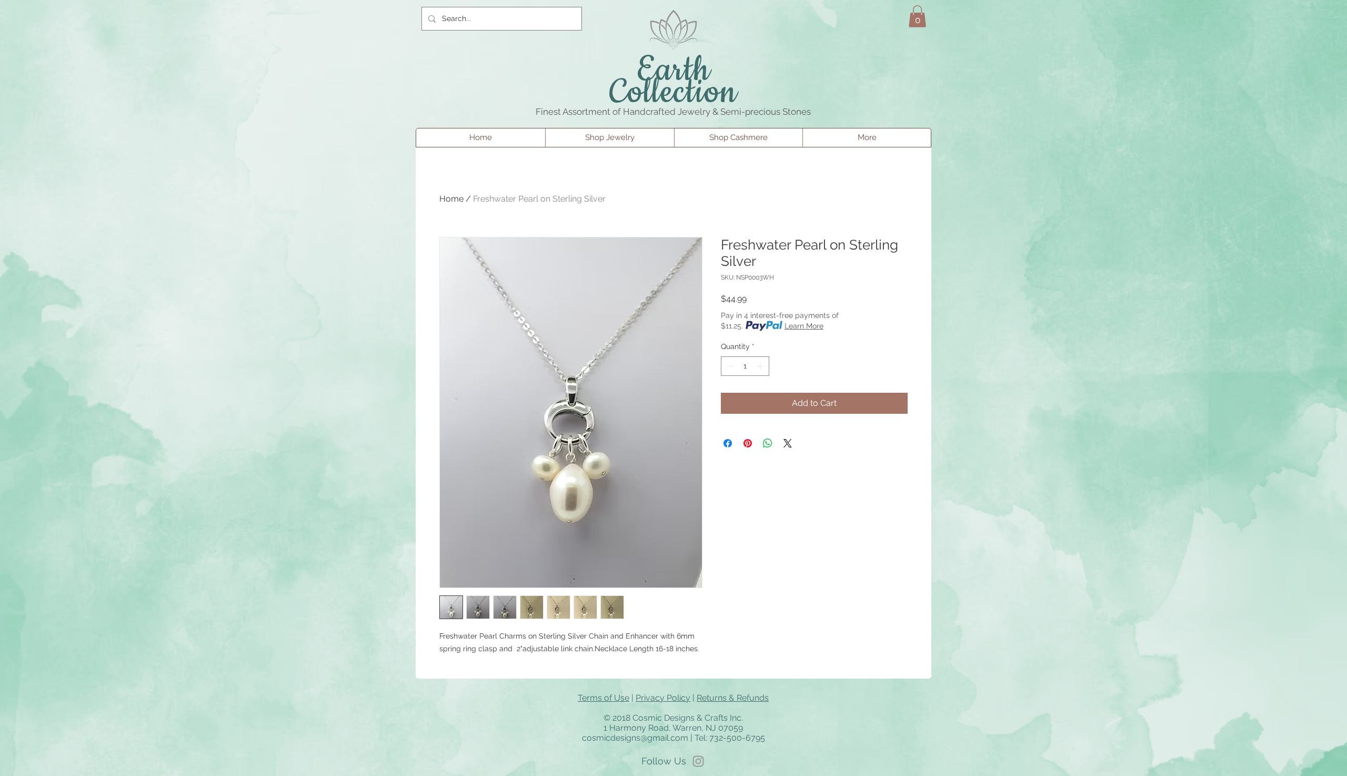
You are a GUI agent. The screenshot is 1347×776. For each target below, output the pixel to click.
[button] (917, 16)
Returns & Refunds (733, 698)
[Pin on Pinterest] (747, 443)
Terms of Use (603, 698)
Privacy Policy (663, 698)
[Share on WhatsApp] (767, 443)
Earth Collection (673, 81)
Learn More (804, 326)
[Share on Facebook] (727, 443)
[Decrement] (729, 366)
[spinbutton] (745, 366)
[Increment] (761, 366)
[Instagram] (698, 761)
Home (451, 199)
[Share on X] (787, 443)
